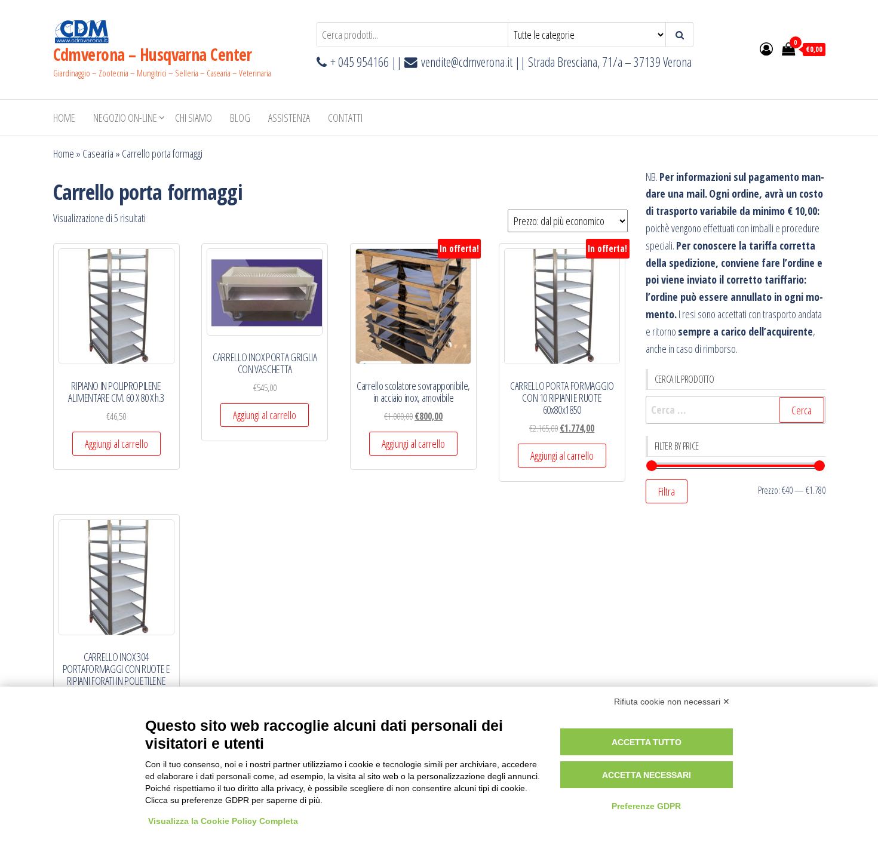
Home (64, 117)
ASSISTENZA (289, 117)
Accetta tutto (646, 742)
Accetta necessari (646, 775)
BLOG (240, 117)
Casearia (97, 153)
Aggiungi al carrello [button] (116, 443)
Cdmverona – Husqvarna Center (152, 54)
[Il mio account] (766, 48)
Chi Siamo (193, 117)
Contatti (345, 117)
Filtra (666, 491)
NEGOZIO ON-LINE (125, 117)
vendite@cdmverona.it (466, 61)
